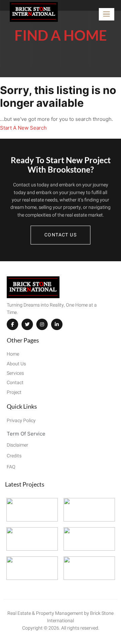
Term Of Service (26, 433)
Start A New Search (23, 128)
